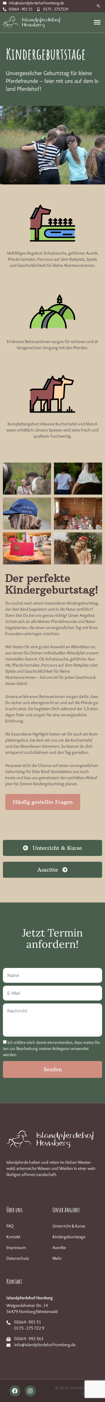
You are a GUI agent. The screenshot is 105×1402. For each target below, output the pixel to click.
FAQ (10, 1226)
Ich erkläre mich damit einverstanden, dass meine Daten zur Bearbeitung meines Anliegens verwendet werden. (51, 1048)
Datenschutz (17, 1258)
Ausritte (59, 1247)
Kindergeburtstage (68, 1236)
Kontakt (13, 1236)
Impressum (16, 1247)
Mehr (57, 1258)
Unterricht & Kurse (68, 1226)
